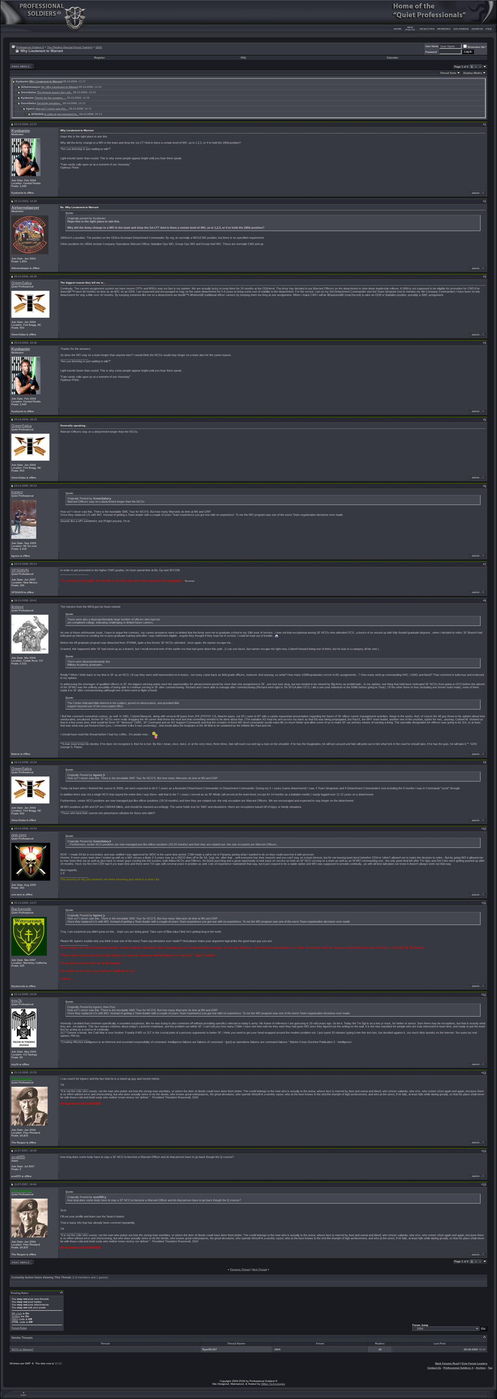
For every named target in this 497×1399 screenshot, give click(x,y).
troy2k (16, 1001)
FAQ (243, 57)
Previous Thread (240, 1269)
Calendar (392, 57)
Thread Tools (448, 72)
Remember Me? (476, 47)
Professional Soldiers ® (30, 47)
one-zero (18, 835)
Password (431, 51)
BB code (17, 1313)
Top (490, 1367)
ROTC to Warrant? (23, 1349)
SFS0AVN (20, 570)
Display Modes (472, 72)
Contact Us (434, 1367)
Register (99, 57)
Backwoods (21, 909)
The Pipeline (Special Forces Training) (69, 47)
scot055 (18, 1157)
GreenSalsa (21, 283)
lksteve (17, 607)
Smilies (16, 1316)
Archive (481, 1367)
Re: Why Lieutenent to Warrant (59, 86)
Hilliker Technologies (273, 1383)
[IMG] (15, 1319)
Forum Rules (19, 1327)
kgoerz (17, 492)
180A (99, 47)
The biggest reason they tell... (54, 92)
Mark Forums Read (447, 1363)
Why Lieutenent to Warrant (45, 81)
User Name (431, 46)
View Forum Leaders (474, 1363)
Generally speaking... (49, 103)
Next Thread (259, 1269)
